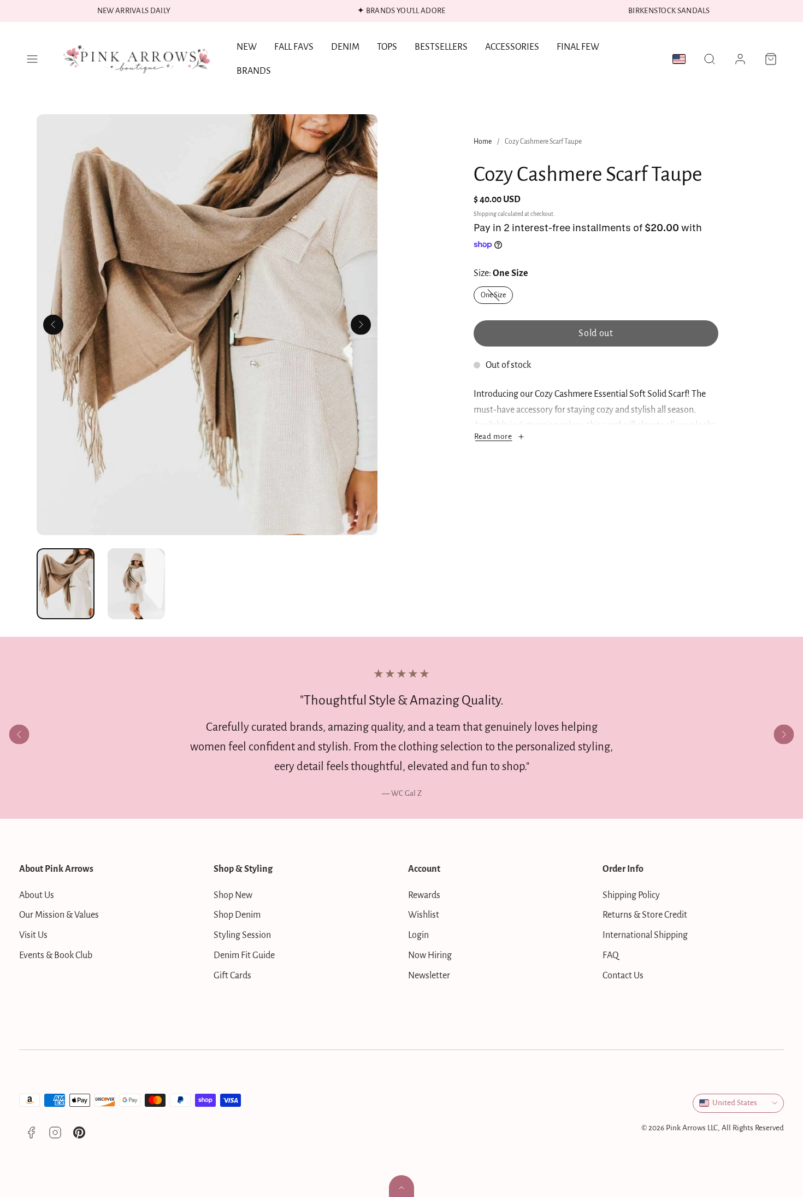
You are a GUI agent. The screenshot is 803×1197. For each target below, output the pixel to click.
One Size (497, 297)
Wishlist (423, 915)
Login (418, 935)
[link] (740, 59)
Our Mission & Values (59, 915)
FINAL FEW (578, 47)
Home (483, 141)
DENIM (345, 47)
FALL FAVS (294, 47)
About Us (36, 895)
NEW (247, 47)
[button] (32, 59)
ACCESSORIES (512, 47)
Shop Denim (237, 915)
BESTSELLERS (441, 47)
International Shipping (645, 935)
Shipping (485, 214)
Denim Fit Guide (244, 955)
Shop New (233, 895)
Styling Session (242, 935)
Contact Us (623, 976)
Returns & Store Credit (645, 915)
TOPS (387, 47)
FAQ (611, 955)
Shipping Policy (631, 895)
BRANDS (254, 71)
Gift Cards (232, 976)
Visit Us (33, 935)
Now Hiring (430, 955)
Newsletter (429, 976)
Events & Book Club (55, 955)
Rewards (424, 895)
